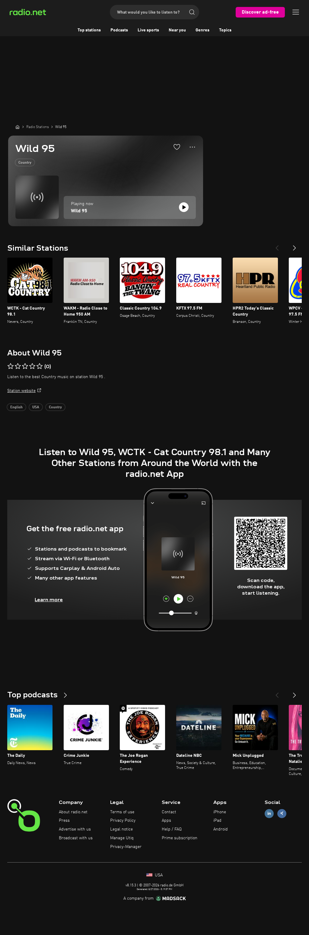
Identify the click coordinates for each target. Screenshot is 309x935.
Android (220, 829)
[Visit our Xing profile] (281, 813)
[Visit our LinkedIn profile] (269, 813)
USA (35, 407)
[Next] (294, 245)
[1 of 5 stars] (10, 366)
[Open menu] (295, 12)
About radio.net (73, 812)
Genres (202, 30)
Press (64, 820)
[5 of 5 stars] (39, 366)
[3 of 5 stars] (25, 366)
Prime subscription (179, 838)
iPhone (219, 812)
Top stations (89, 30)
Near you (177, 30)
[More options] (192, 147)
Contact (169, 812)
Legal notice (121, 829)
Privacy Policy (122, 820)
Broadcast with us (76, 838)
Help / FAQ (172, 829)
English (16, 407)
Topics (225, 30)
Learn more (49, 599)
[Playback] (184, 207)
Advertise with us (75, 829)
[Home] (17, 126)
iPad (217, 820)
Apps (166, 820)
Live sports (148, 30)
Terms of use (122, 812)
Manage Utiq (122, 838)
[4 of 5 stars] (32, 366)
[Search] (192, 12)
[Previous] (277, 245)
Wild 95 (79, 211)
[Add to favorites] (177, 147)
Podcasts (119, 30)
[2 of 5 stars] (17, 366)
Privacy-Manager (126, 847)
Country (24, 163)
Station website (21, 391)
